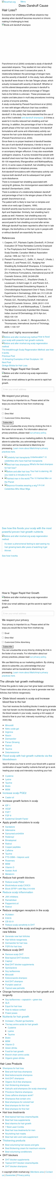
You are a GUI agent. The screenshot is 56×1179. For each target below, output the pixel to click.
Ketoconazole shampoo (16, 977)
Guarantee (10, 1175)
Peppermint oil (12, 903)
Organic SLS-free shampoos (18, 1081)
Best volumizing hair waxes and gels (22, 1144)
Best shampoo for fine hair (17, 1108)
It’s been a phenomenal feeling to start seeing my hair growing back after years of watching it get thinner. (27, 547)
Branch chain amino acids (17, 1054)
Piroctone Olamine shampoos (19, 1091)
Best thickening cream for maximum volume (25, 1148)
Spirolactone (11, 967)
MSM (7, 789)
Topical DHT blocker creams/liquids (21, 1162)
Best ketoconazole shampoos (18, 1075)
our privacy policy (38, 432)
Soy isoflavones (12, 971)
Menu (23, 1)
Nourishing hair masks (15, 1133)
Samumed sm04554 (14, 833)
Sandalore (10, 826)
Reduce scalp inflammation (18, 892)
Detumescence (12, 752)
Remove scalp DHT (14, 954)
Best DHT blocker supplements (19, 964)
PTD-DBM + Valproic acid (17, 857)
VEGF (8, 808)
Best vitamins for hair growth (18, 1123)
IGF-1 (7, 805)
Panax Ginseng (12, 742)
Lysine (8, 779)
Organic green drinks (14, 1058)
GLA (7, 1002)
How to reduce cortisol (15, 1009)
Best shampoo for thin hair (17, 1105)
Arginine (9, 731)
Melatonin (9, 873)
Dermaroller (10, 738)
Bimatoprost (10, 840)
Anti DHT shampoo (14, 981)
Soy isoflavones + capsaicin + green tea (23, 999)
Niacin (8, 735)
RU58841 (9, 914)
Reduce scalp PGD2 (14, 881)
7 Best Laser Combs (14, 1126)
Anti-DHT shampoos (14, 1078)
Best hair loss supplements (17, 1120)
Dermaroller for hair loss (16, 942)
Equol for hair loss (13, 1006)
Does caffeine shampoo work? (19, 1095)
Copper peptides (13, 846)
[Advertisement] (21, 509)
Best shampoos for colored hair (19, 1101)
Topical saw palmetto (15, 988)
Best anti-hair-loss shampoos (18, 1071)
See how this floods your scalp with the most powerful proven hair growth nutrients (27, 529)
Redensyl (9, 836)
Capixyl (8, 961)
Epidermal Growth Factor (16, 818)
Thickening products (14, 1140)
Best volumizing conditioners (18, 1151)
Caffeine (9, 850)
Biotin (8, 786)
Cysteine (9, 775)
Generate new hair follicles (17, 936)
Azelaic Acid (11, 870)
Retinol (8, 745)
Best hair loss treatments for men (20, 1130)
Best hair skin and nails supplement (21, 1136)
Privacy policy (23, 1175)
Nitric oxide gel (12, 728)
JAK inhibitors (11, 896)
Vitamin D (9, 867)
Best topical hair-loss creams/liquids (21, 1116)
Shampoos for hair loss (13, 1068)
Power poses (11, 1012)
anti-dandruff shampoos (32, 117)
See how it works (10, 555)
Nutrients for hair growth (16, 1016)
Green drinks (11, 1047)
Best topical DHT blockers (17, 957)
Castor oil (9, 797)
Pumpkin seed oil (13, 984)
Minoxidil (9, 725)
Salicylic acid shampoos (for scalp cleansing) (26, 1088)
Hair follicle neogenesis (16, 939)
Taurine (8, 748)
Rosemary (10, 860)
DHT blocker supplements (17, 1159)
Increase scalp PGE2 (14, 793)
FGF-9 (8, 815)
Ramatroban (11, 899)
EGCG (8, 918)
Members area (37, 1171)
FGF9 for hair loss (13, 946)
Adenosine (10, 830)
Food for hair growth (14, 1051)
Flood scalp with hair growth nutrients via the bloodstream (27, 757)
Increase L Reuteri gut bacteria (19, 1020)
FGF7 (8, 812)
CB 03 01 (9, 921)
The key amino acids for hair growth (21, 1024)
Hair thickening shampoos (17, 1085)
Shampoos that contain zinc (18, 1098)
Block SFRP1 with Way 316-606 (20, 888)
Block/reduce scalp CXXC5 (17, 885)
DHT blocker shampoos (16, 1166)
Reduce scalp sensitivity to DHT (20, 924)
